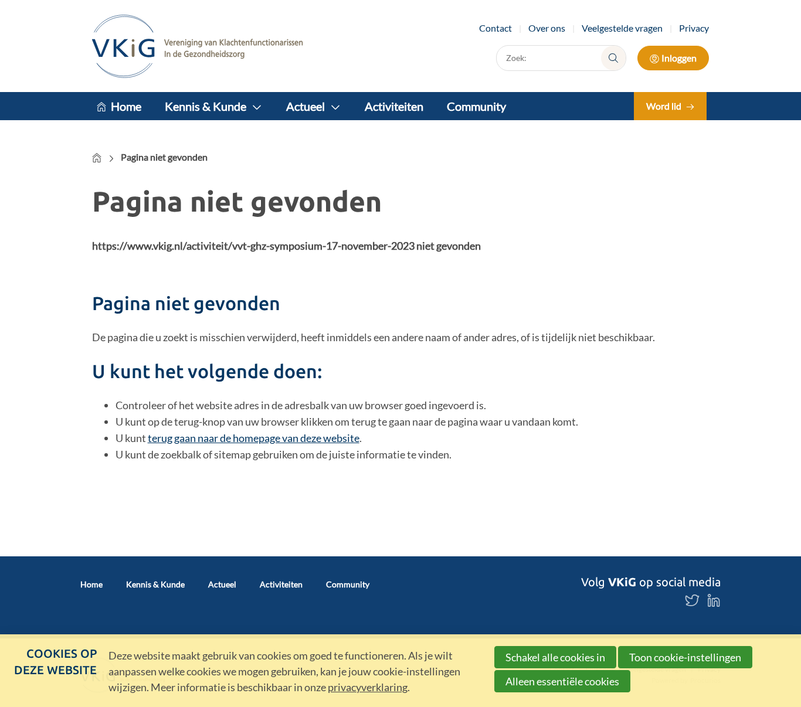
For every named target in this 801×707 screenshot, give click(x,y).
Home (126, 106)
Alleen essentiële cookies (562, 681)
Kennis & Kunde (205, 106)
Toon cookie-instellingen (685, 657)
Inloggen (679, 57)
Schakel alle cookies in (555, 657)
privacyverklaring (368, 687)
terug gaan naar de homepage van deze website (253, 437)
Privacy (694, 27)
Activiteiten (394, 106)
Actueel (305, 106)
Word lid (663, 105)
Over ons (546, 27)
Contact (495, 27)
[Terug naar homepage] (197, 46)
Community (476, 106)
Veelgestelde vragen (622, 27)
